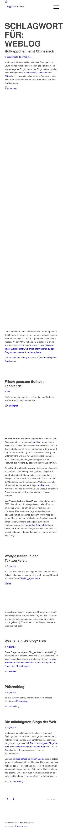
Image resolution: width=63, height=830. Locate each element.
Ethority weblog (16, 781)
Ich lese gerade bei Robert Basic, (28, 758)
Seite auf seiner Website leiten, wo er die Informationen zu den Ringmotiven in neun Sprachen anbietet (29, 349)
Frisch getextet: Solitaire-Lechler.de (25, 383)
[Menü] (53, 6)
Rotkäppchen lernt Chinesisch (29, 51)
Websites (27, 57)
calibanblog (14, 706)
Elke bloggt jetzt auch (29, 578)
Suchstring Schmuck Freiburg (39, 524)
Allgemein (11, 566)
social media (12, 57)
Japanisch (42, 72)
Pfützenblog (14, 686)
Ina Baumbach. (45, 485)
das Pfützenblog (19, 701)
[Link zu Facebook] (46, 822)
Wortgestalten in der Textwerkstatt (21, 558)
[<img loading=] (31, 405)
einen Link (35, 441)
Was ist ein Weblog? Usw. (26, 641)
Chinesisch (10, 76)
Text (20, 57)
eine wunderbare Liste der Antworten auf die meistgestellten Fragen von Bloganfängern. (30, 663)
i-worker (12, 671)
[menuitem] (53, 6)
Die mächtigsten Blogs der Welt (30, 721)
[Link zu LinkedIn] (55, 822)
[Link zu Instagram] (51, 822)
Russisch (31, 72)
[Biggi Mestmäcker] (26, 6)
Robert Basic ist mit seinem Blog (30, 746)
